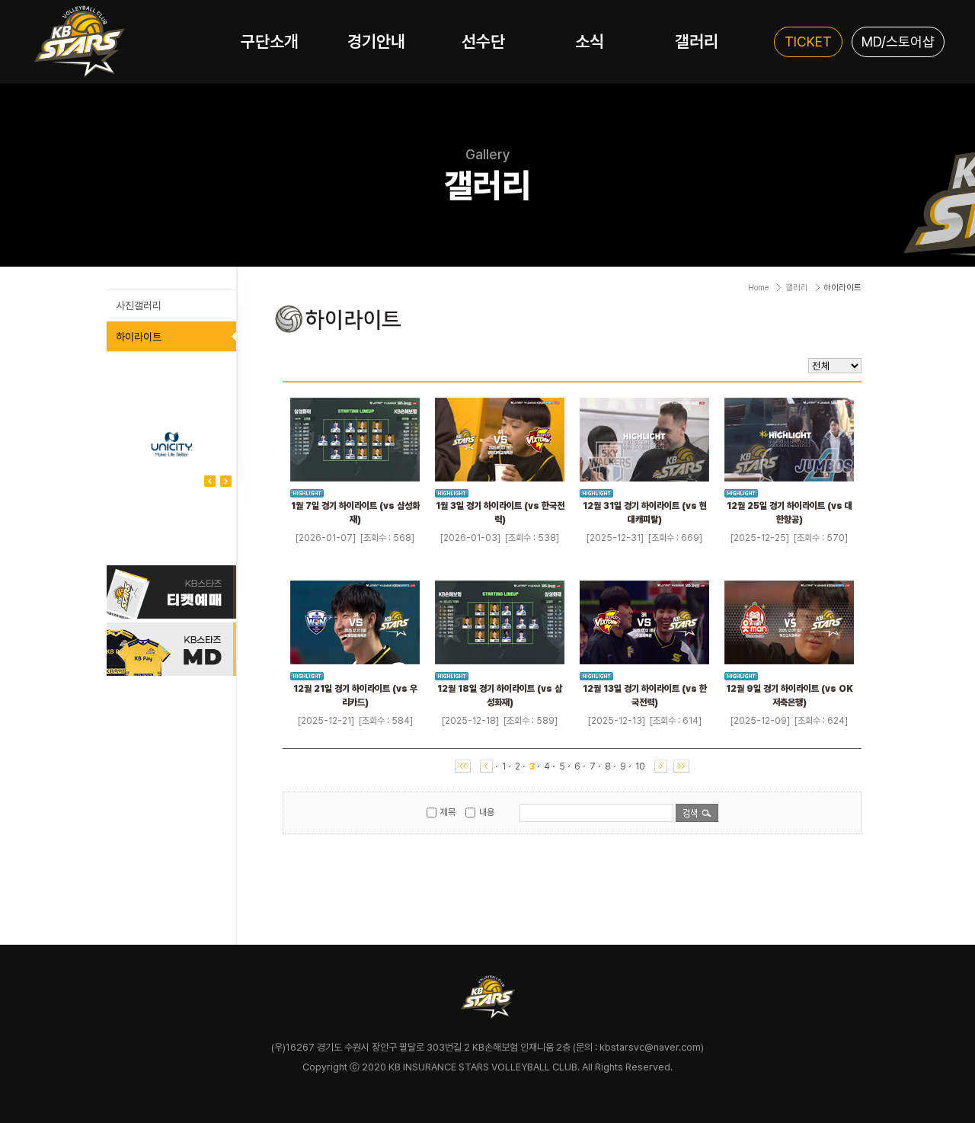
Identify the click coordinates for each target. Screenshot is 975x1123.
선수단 (483, 41)
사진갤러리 (138, 305)
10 (640, 766)
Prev (226, 481)
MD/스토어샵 (898, 42)
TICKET (808, 42)
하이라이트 (138, 337)
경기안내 (376, 41)
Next (210, 481)
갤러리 (696, 41)
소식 (589, 41)
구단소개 (270, 41)
